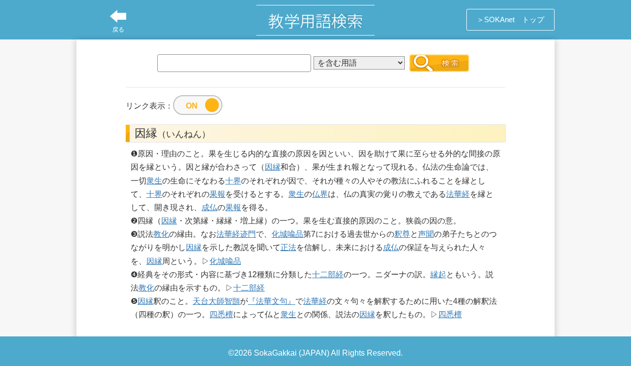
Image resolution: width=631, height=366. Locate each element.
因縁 (272, 167)
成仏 (209, 207)
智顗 (232, 301)
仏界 (320, 194)
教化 (161, 234)
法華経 (458, 194)
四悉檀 (221, 314)
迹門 (248, 234)
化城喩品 (287, 234)
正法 (288, 247)
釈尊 (402, 234)
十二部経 (328, 274)
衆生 (154, 181)
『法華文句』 (271, 301)
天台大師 (208, 301)
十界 (233, 181)
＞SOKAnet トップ (510, 19)
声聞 (426, 234)
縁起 (438, 274)
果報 (217, 194)
